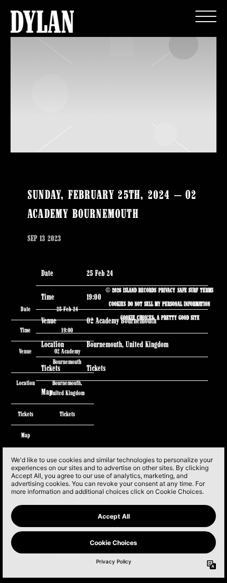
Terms (206, 290)
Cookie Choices (137, 318)
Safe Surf (187, 290)
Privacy (166, 290)
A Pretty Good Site (178, 318)
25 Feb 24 (100, 274)
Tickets (67, 414)
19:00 (67, 330)
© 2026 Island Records (131, 290)
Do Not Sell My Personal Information (169, 304)
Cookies (117, 304)
